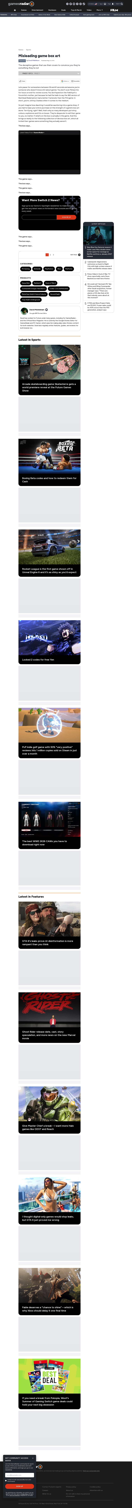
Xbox (59, 269)
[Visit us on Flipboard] (70, 4)
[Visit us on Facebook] (77, 4)
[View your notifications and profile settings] (113, 4)
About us (69, 1490)
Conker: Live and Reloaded (59, 289)
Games (24, 10)
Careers (45, 1490)
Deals (63, 10)
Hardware (52, 10)
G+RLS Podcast (74, 14)
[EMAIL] (47, 309)
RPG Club (14, 14)
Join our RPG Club (104, 14)
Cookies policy (95, 1487)
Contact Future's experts (51, 1487)
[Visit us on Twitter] (67, 4)
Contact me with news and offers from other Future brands (19, 1480)
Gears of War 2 (50, 283)
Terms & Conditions (14, 1495)
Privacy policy (71, 1487)
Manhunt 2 (37, 283)
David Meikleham (33, 60)
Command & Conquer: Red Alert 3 (33, 289)
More (99, 10)
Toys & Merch (76, 10)
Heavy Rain (26, 283)
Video (89, 10)
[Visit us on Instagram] (80, 4)
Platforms (68, 269)
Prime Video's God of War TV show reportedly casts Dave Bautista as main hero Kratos (98, 276)
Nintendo (37, 269)
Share (23, 81)
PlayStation (49, 269)
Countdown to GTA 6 (27, 14)
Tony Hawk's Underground (31, 300)
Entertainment (37, 10)
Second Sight (55, 294)
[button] (119, 4)
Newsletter (77, 81)
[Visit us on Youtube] (74, 4)
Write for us (46, 1494)
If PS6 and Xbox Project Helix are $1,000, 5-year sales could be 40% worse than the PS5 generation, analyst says (99, 306)
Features (22, 61)
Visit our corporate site (91, 1471)
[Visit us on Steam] (84, 4)
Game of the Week (44, 14)
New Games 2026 (59, 14)
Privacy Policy (24, 1494)
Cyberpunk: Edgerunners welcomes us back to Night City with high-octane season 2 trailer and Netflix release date (99, 265)
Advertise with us (96, 1490)
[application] (49, 152)
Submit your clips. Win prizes (122, 14)
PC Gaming (26, 269)
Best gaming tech (88, 14)
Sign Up (19, 1486)
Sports (28, 50)
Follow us (66, 81)
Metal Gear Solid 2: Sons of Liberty (34, 294)
